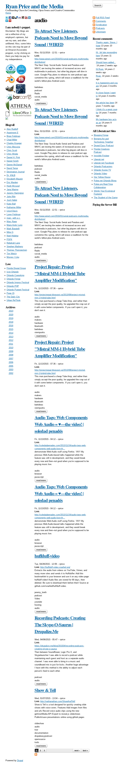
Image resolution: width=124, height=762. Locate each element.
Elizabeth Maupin (15, 179)
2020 (11, 314)
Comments (101, 21)
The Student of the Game (106, 197)
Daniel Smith (13, 161)
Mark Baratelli (13, 228)
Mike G (10, 232)
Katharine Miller (14, 207)
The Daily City (13, 297)
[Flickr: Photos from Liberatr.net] (20, 17)
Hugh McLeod (13, 186)
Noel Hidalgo (12, 236)
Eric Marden (12, 182)
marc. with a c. (14, 218)
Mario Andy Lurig (14, 225)
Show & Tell (45, 690)
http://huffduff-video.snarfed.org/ (55, 567)
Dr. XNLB (11, 175)
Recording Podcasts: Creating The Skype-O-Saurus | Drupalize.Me (60, 624)
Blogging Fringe (101, 135)
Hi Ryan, (100, 69)
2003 (11, 369)
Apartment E (12, 132)
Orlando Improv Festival (18, 282)
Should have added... (106, 62)
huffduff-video (47, 555)
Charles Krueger (14, 143)
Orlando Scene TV (102, 170)
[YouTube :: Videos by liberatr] (26, 17)
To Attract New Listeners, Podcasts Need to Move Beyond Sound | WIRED (61, 38)
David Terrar (12, 168)
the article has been (105, 102)
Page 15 (10, 293)
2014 (11, 333)
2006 (11, 362)
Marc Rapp (12, 221)
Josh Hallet (12, 200)
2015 (11, 329)
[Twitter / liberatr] (7, 17)
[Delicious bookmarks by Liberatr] (16, 17)
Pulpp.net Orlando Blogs (105, 180)
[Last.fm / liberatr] (10, 20)
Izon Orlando (13, 272)
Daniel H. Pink (13, 157)
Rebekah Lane (13, 243)
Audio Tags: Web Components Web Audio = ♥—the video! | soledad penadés (61, 424)
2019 (11, 318)
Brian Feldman (13, 136)
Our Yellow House (102, 177)
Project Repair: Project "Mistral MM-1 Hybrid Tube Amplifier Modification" (60, 273)
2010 (11, 347)
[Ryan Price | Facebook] (10, 17)
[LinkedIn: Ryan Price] (29, 17)
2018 (11, 322)
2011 (11, 344)
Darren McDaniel (14, 164)
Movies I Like (13, 257)
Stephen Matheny (15, 246)
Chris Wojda (12, 154)
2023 (11, 311)
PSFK (9, 239)
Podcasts (100, 28)
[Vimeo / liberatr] (7, 20)
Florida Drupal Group (16, 268)
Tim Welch (12, 253)
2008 (11, 355)
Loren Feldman (14, 214)
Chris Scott (12, 150)
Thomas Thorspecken (17, 250)
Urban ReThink (14, 300)
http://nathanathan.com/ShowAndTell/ (57, 701)
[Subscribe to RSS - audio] (36, 754)
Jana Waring (12, 189)
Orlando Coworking (15, 275)
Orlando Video (100, 173)
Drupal (20, 760)
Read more (42, 103)
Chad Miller (12, 140)
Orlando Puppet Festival (18, 289)
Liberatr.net (99, 159)
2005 (11, 366)
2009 (11, 351)
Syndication (101, 25)
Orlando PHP (13, 286)
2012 (11, 340)
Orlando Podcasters (103, 166)
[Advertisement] (106, 255)
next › (77, 750)
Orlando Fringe (13, 279)
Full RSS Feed (103, 17)
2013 (11, 336)
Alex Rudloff (12, 129)
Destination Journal (16, 172)
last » (85, 750)
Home (8, 13)
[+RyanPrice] (13, 17)
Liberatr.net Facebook (104, 163)
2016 (11, 325)
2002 (11, 373)
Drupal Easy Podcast (104, 145)
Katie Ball (11, 204)
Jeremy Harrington (15, 193)
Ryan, (98, 76)
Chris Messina (13, 147)
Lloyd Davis (12, 211)
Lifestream (101, 32)
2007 (11, 358)
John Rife (11, 196)
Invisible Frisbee (101, 155)
